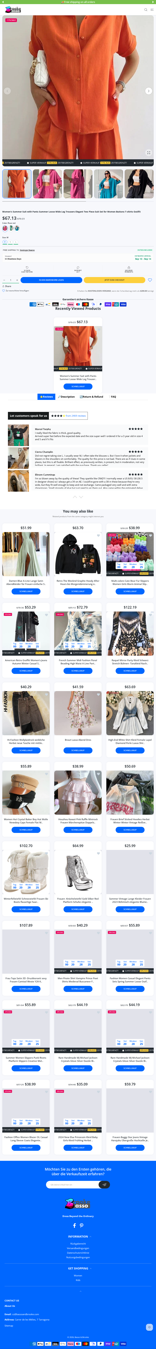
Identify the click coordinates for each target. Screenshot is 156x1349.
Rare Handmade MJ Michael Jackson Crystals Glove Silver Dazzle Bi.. (77, 1059)
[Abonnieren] (104, 1184)
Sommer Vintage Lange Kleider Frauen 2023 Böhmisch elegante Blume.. (130, 900)
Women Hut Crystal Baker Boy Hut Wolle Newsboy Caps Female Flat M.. (26, 821)
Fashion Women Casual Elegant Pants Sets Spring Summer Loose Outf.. (130, 980)
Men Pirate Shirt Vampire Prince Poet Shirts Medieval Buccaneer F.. (78, 980)
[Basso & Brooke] (13, 9)
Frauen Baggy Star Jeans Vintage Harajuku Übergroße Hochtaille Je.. (130, 1139)
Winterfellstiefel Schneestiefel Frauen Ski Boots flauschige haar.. (26, 900)
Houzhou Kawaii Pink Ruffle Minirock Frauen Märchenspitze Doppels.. (78, 821)
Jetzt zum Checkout (114, 280)
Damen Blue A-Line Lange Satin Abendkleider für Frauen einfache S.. (26, 582)
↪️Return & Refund (91, 396)
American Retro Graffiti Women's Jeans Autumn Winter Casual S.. (26, 662)
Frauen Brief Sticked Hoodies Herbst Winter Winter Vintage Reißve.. (130, 821)
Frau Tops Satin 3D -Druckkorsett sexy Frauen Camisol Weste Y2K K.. (26, 980)
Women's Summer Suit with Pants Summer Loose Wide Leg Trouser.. (78, 377)
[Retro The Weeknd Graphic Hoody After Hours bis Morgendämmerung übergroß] (78, 554)
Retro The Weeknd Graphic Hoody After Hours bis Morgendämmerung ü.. (78, 582)
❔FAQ (112, 396)
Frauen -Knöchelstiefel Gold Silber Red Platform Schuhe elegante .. (78, 900)
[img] (58, 415)
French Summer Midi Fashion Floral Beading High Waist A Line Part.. (78, 662)
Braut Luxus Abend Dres (78, 739)
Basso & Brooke (82, 1337)
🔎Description (66, 396)
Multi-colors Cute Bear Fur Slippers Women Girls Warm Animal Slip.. (130, 582)
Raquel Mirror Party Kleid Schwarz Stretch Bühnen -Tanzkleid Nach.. (130, 662)
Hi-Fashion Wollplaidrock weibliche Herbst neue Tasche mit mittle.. (26, 741)
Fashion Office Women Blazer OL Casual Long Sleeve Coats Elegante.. (26, 1139)
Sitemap (9, 1325)
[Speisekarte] (152, 9)
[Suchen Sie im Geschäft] (146, 9)
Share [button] (8, 286)
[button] (3, 2)
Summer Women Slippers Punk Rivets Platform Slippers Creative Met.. (26, 1059)
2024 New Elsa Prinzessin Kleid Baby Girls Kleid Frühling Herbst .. (78, 1139)
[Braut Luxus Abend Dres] (78, 713)
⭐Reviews (46, 396)
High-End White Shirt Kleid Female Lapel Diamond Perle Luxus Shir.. (130, 741)
